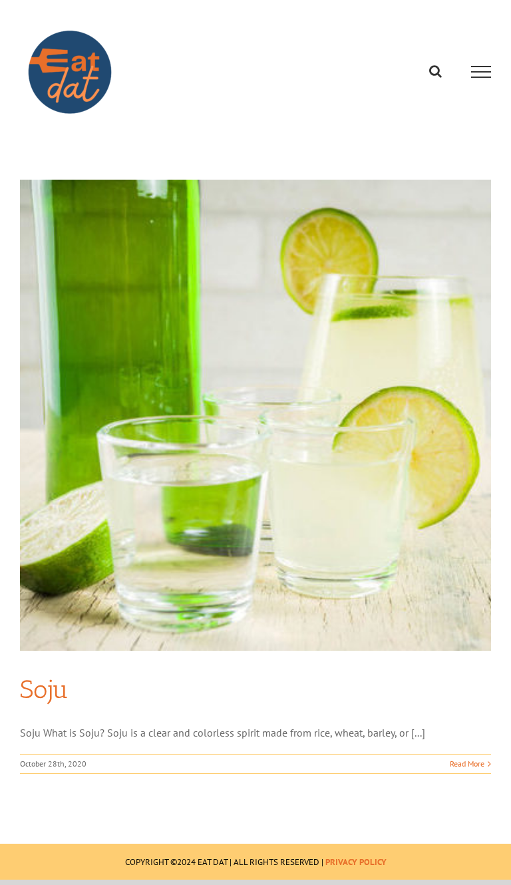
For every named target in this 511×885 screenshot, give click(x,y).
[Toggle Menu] (481, 72)
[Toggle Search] (435, 71)
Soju (44, 689)
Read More (467, 764)
